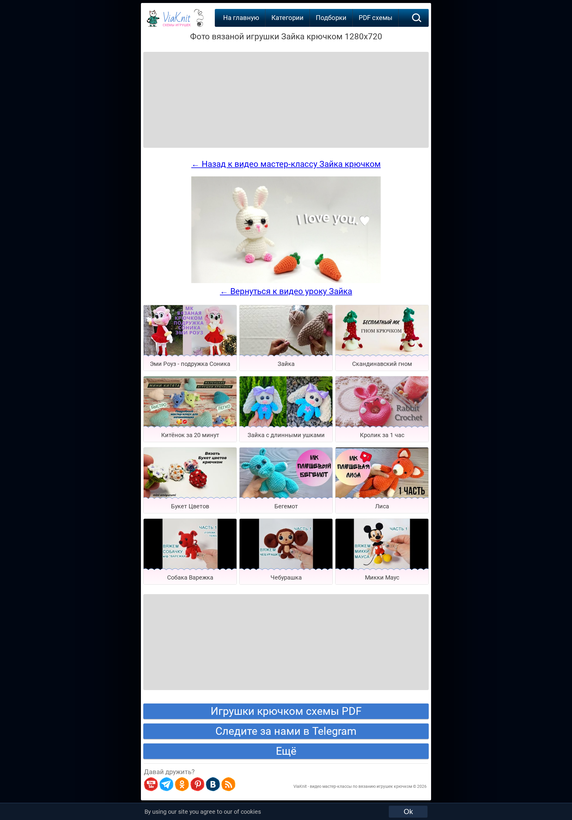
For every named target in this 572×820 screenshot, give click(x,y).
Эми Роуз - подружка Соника (190, 363)
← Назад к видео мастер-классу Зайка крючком (286, 164)
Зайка (286, 363)
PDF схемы (375, 17)
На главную (241, 17)
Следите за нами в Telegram (286, 731)
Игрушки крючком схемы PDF (286, 711)
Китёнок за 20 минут (190, 435)
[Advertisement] (191, 92)
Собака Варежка (190, 577)
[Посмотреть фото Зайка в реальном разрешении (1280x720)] (286, 281)
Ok (408, 811)
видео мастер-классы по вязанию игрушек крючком (361, 786)
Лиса (382, 506)
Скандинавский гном (382, 363)
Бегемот (286, 506)
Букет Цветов (190, 506)
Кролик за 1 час (382, 435)
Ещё (286, 751)
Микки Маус (382, 577)
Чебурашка (286, 577)
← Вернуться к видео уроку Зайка (286, 291)
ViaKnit (177, 20)
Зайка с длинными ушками (286, 435)
